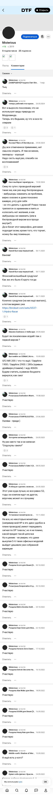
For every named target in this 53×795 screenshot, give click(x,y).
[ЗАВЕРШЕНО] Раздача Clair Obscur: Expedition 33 (24, 83)
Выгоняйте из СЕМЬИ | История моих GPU (22, 356)
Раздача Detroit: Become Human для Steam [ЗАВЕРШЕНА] (22, 670)
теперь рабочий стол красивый (22, 104)
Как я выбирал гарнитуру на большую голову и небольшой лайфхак (22, 182)
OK (45, 782)
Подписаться (30, 36)
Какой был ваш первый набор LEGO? (22, 251)
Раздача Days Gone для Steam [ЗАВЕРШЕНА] (22, 628)
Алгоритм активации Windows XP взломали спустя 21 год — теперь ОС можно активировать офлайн (22, 437)
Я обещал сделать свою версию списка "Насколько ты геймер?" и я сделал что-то (22, 487)
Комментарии (17, 65)
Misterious (13, 80)
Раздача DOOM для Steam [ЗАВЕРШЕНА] (22, 711)
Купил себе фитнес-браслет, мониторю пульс (22, 774)
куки (20, 782)
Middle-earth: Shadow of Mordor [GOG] (22, 753)
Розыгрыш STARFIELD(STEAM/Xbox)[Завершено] (22, 417)
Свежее (6, 73)
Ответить (6, 93)
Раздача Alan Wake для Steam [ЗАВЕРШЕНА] (22, 690)
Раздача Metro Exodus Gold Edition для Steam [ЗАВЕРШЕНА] (22, 607)
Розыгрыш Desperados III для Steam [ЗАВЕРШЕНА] (22, 586)
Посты (5, 65)
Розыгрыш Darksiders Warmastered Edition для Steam (22, 396)
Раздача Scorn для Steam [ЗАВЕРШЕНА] (22, 565)
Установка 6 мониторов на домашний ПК (22, 515)
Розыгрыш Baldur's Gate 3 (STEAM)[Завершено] (22, 466)
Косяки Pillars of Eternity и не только (22, 143)
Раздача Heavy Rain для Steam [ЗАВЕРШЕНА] (22, 732)
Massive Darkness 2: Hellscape (22, 332)
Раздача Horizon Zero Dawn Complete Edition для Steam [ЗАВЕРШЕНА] (22, 649)
